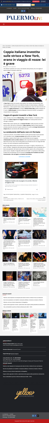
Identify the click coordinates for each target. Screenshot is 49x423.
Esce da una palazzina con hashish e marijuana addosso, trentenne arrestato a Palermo (23, 299)
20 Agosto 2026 (6, 328)
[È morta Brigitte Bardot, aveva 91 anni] (39, 276)
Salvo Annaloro (24, 324)
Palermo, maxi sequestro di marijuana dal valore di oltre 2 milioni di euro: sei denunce (23, 297)
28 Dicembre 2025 (37, 285)
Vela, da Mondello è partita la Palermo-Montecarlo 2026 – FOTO (17, 307)
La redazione (9, 8)
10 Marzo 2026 (27, 223)
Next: (36, 199)
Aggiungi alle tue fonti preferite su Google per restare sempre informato (19, 1)
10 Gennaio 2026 (27, 268)
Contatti (14, 8)
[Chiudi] (47, 1)
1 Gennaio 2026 (27, 288)
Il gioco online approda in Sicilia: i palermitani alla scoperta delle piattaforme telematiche (24, 304)
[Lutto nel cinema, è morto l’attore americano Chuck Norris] (10, 212)
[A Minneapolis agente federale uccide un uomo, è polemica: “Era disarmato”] (39, 234)
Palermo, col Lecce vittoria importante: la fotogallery (15, 302)
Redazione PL (7, 66)
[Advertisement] (24, 34)
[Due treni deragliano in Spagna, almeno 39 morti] (10, 257)
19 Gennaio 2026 (12, 265)
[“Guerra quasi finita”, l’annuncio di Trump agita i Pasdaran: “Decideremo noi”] (25, 212)
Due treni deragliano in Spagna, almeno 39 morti (9, 264)
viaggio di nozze (35, 194)
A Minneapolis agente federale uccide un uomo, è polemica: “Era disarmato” (39, 242)
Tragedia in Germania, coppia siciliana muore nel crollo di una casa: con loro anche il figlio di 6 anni (39, 265)
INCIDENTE (8, 194)
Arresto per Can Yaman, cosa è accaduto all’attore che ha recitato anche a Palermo (24, 265)
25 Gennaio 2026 (42, 245)
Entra (33, 4)
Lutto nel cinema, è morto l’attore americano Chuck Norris (9, 219)
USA (21, 194)
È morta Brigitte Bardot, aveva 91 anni (38, 283)
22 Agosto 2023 (13, 66)
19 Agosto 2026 (33, 330)
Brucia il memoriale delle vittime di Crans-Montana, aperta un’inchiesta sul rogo (24, 242)
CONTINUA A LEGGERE (24, 156)
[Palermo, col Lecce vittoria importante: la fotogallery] (24, 315)
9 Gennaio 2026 (42, 268)
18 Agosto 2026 (42, 327)
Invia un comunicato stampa (23, 8)
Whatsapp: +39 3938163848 (36, 8)
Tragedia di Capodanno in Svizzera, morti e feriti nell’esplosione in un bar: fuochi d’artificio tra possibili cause (24, 284)
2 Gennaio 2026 (12, 287)
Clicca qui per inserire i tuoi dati (40, 4)
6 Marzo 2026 (42, 225)
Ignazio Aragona (14, 353)
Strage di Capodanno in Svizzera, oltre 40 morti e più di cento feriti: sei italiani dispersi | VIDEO (9, 284)
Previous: (13, 199)
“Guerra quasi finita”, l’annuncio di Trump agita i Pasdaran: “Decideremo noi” (24, 220)
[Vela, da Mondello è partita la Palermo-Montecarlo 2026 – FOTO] (42, 315)
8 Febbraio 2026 (27, 245)
